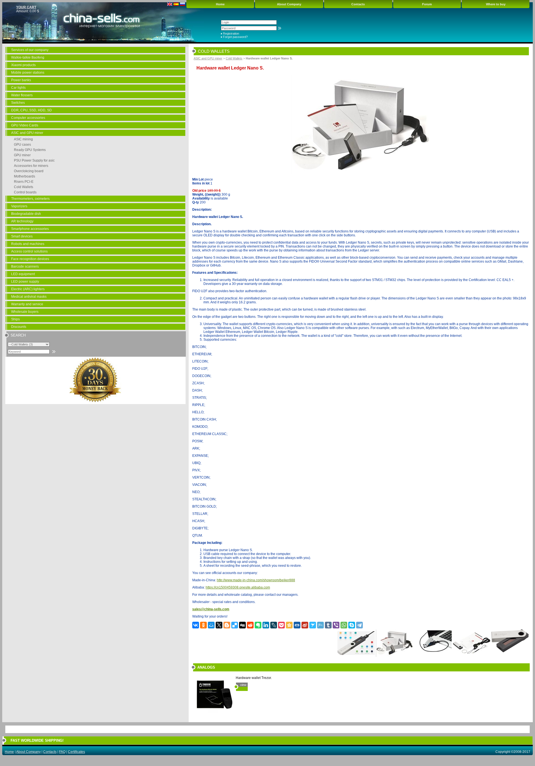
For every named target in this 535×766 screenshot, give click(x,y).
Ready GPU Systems (30, 150)
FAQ (62, 752)
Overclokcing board (28, 171)
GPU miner (22, 155)
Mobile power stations (27, 73)
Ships (15, 319)
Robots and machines (27, 244)
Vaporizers (19, 206)
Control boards (25, 192)
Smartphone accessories (30, 229)
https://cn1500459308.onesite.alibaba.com (238, 587)
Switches (18, 103)
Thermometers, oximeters (30, 199)
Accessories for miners (31, 166)
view (243, 684)
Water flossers (22, 95)
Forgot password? (235, 37)
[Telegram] (359, 625)
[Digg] (242, 625)
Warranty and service (27, 304)
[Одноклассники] (203, 625)
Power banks (21, 80)
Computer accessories (28, 118)
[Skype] (351, 625)
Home (220, 4)
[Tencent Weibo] (320, 625)
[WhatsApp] (344, 625)
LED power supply (25, 282)
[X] (219, 625)
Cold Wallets (23, 187)
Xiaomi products (23, 65)
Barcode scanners (25, 266)
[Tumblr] (328, 625)
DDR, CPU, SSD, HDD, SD (31, 110)
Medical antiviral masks (29, 297)
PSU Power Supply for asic (34, 160)
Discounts (18, 327)
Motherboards (24, 176)
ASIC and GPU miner (27, 133)
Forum (427, 4)
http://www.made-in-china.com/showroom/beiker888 (256, 580)
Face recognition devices (30, 259)
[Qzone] (289, 625)
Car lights (18, 88)
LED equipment (23, 274)
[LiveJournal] (273, 625)
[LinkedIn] (265, 625)
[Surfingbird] (312, 625)
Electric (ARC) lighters (28, 289)
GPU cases (22, 145)
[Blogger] (226, 625)
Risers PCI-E (23, 182)
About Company (289, 4)
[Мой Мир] (211, 625)
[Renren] (297, 625)
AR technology (22, 221)
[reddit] (250, 625)
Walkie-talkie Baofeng (27, 57)
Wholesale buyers (24, 312)
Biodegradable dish (26, 214)
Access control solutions (29, 251)
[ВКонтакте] (195, 625)
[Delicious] (234, 625)
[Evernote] (258, 625)
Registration (231, 33)
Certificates (76, 752)
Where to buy (495, 4)
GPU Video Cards (24, 125)
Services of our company (29, 50)
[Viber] (336, 625)
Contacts (358, 4)
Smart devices (22, 236)
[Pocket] (281, 625)
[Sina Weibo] (304, 625)
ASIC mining (23, 139)
